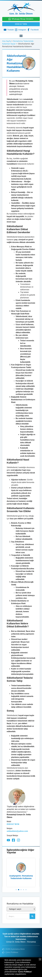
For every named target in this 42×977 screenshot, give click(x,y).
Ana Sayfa (6, 41)
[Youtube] (8, 840)
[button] (21, 35)
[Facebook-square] (13, 840)
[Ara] (32, 916)
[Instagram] (18, 840)
